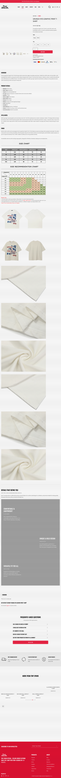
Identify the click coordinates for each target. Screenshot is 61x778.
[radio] (34, 37)
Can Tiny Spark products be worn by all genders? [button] (24, 637)
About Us (48, 762)
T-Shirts (39, 16)
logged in (8, 605)
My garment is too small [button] (18, 631)
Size (33, 41)
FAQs (35, 7)
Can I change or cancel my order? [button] (20, 624)
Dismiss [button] (37, 1)
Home (19, 7)
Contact (31, 7)
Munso (51, 776)
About (26, 7)
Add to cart (43, 51)
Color (34, 34)
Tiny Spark (36, 776)
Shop (23, 7)
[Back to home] (5, 7)
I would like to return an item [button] (19, 627)
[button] (49, 7)
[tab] (3, 53)
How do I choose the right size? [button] (20, 634)
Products (34, 755)
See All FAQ (30, 642)
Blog (39, 7)
